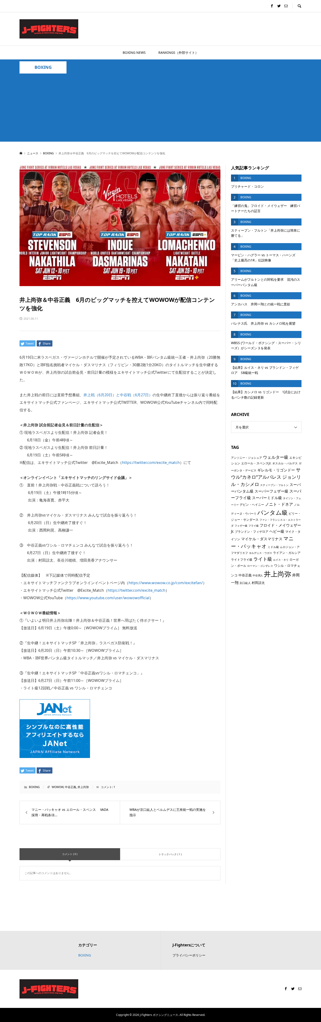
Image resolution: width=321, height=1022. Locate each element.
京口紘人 (245, 583)
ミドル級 (273, 547)
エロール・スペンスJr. (256, 463)
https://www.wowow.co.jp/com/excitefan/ (166, 582)
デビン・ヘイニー (252, 504)
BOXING (43, 67)
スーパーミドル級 (267, 497)
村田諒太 (258, 582)
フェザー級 (241, 525)
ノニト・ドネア (279, 504)
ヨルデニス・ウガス (260, 553)
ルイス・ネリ (281, 559)
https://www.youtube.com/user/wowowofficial (108, 597)
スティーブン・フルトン (274, 485)
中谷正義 (70, 787)
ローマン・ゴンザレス (260, 565)
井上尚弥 (83, 787)
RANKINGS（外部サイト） (178, 52)
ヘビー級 (276, 531)
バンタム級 (272, 512)
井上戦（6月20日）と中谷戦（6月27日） (118, 394)
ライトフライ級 (241, 559)
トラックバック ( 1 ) (170, 854)
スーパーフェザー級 (271, 491)
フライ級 (253, 525)
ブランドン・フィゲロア (251, 531)
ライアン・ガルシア (287, 553)
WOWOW (57, 787)
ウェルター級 (275, 457)
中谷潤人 (258, 575)
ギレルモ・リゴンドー (276, 470)
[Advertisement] (160, 109)
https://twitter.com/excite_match (151, 462)
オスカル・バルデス (285, 463)
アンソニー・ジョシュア (246, 458)
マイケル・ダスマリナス (261, 538)
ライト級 (262, 559)
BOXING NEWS (134, 52)
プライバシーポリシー (188, 955)
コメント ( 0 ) (69, 854)
